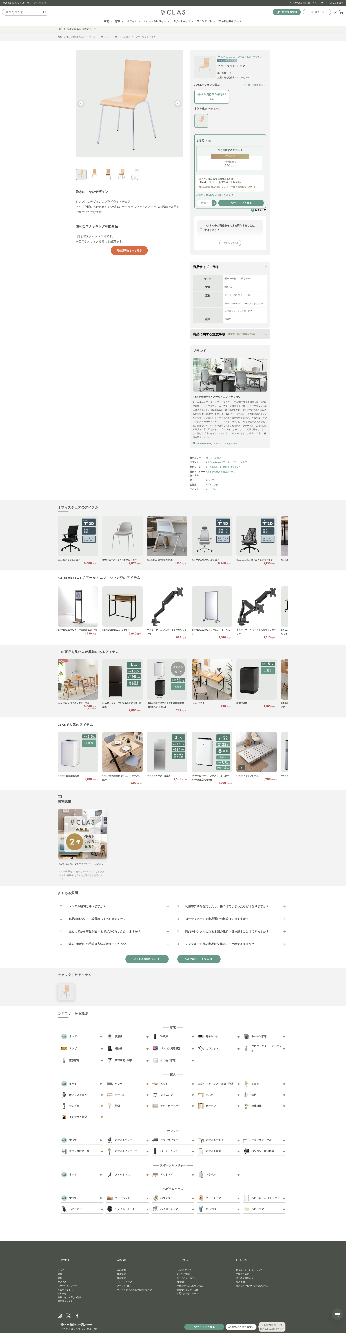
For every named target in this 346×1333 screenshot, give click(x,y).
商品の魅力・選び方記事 (69, 1297)
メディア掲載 (123, 1285)
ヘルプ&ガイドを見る (197, 959)
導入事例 (240, 1282)
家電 (60, 1274)
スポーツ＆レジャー (67, 1285)
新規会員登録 (289, 12)
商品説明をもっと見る (129, 250)
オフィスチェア (122, 37)
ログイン (319, 12)
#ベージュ (211, 480)
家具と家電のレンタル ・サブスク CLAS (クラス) (26, 2)
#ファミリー (237, 466)
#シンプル (211, 489)
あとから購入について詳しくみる (213, 195)
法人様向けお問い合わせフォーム (252, 1285)
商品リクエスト (65, 1301)
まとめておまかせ (244, 1278)
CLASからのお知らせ (300, 2)
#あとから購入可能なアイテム (221, 471)
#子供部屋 (225, 466)
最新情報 (121, 1278)
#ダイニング (212, 484)
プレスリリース (124, 1282)
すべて (92, 37)
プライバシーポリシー (187, 1278)
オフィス (105, 37)
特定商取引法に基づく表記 (190, 1285)
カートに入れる (243, 202)
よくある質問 (336, 2)
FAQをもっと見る (230, 242)
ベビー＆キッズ (65, 1289)
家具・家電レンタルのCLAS (71, 37)
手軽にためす (242, 1274)
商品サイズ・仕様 (206, 267)
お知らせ (62, 1293)
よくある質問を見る (145, 959)
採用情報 (121, 1274)
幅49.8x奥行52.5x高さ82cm (212, 96)
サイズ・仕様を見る (253, 85)
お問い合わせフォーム (187, 1293)
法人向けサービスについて (249, 1270)
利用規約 (181, 1282)
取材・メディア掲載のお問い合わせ (134, 1289)
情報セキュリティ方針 (187, 1289)
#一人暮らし (212, 466)
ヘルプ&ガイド (320, 2)
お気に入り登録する (243, 1326)
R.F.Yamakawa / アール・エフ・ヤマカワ (226, 462)
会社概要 (121, 1270)
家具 (60, 1278)
